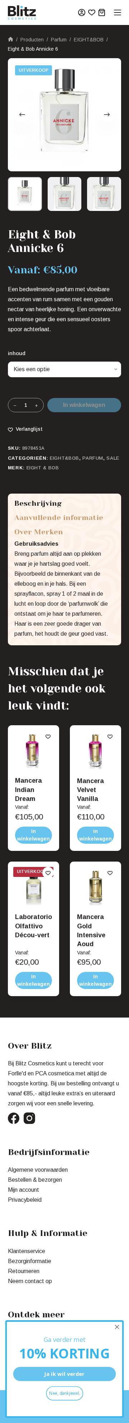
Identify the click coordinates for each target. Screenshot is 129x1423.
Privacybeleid (25, 1200)
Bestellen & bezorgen (35, 1180)
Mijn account (23, 1190)
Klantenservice (26, 1251)
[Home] (10, 39)
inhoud (16, 353)
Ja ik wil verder (64, 1373)
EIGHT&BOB (64, 458)
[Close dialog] (117, 1327)
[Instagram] (29, 1118)
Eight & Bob (43, 467)
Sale (112, 458)
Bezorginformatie (29, 1261)
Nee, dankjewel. (64, 1393)
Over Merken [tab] (38, 532)
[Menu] (117, 12)
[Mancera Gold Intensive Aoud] (95, 887)
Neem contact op (30, 1281)
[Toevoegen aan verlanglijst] (48, 736)
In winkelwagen (84, 405)
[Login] (81, 12)
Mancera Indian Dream (28, 789)
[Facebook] (13, 1118)
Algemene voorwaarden (38, 1170)
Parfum (92, 458)
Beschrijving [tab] (38, 503)
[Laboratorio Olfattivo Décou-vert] (33, 887)
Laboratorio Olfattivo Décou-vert (33, 925)
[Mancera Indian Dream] (33, 750)
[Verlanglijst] (91, 12)
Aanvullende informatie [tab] (58, 517)
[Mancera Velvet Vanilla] (95, 750)
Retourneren (23, 1271)
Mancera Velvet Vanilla (90, 789)
